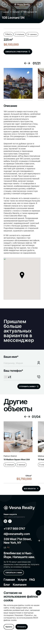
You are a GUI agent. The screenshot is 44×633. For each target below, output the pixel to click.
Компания (19, 584)
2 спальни (9, 464)
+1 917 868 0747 (14, 528)
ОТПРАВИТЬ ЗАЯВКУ (27, 386)
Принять (8, 627)
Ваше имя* (11, 356)
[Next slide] (28, 63)
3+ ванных (32, 33)
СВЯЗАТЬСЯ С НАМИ (13, 573)
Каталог (16, 12)
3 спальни (19, 33)
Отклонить (21, 627)
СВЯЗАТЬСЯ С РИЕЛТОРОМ (16, 52)
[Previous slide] (25, 63)
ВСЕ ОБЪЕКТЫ (30, 489)
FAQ (32, 579)
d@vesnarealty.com (17, 534)
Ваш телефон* (13, 373)
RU (8, 547)
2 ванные (21, 464)
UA (5, 547)
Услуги (22, 579)
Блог (7, 584)
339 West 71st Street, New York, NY (17, 540)
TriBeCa (8, 33)
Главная (5, 12)
